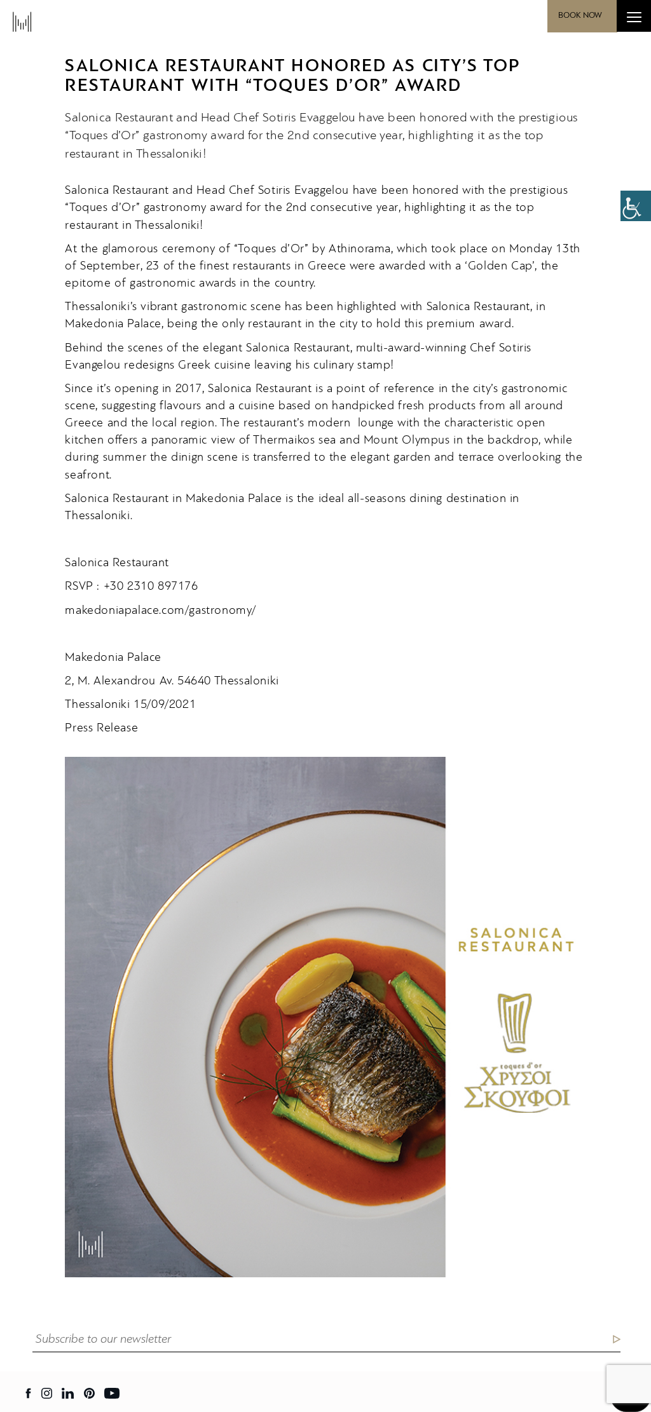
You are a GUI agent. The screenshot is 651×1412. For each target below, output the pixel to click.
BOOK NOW (580, 15)
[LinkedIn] (68, 1393)
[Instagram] (46, 1393)
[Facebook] (28, 1393)
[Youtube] (112, 1393)
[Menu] (634, 16)
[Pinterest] (89, 1393)
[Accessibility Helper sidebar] (635, 206)
